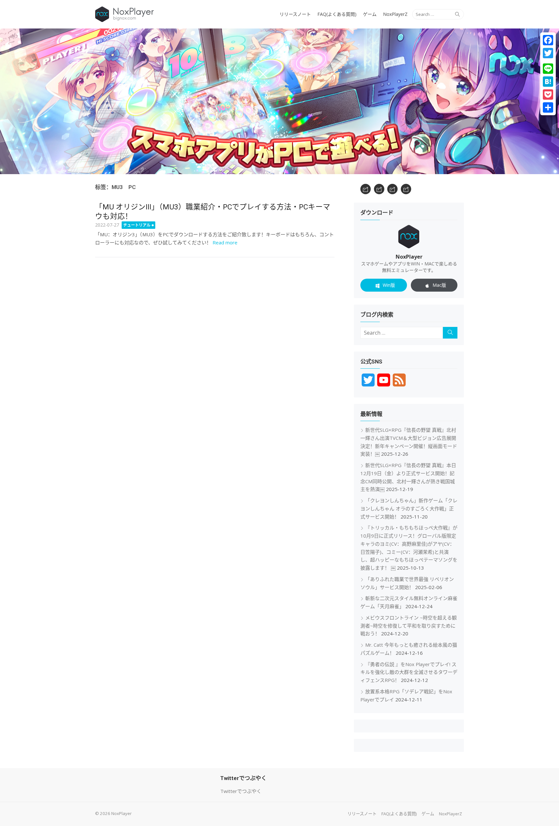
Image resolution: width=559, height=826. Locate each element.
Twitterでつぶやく (240, 791)
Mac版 (439, 285)
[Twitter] (548, 53)
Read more (225, 242)
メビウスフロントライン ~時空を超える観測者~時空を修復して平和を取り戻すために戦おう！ (408, 625)
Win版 (389, 285)
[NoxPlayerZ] (406, 189)
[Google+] (548, 61)
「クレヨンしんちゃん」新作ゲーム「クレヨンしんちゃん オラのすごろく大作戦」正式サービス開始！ (408, 508)
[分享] (548, 107)
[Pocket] (548, 94)
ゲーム (370, 14)
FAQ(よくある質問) (336, 14)
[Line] (548, 68)
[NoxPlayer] (279, 101)
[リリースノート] (365, 189)
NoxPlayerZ (395, 14)
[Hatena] (548, 81)
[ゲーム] (392, 189)
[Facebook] (548, 40)
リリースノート (295, 14)
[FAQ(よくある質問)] (379, 189)
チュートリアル (136, 225)
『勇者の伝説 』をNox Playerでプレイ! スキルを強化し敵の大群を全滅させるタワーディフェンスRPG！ (408, 672)
